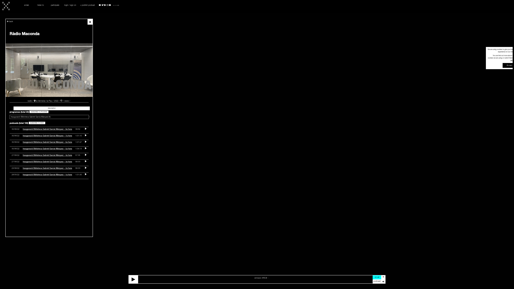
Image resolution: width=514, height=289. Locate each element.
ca (114, 5)
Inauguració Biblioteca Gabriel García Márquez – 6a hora (47, 142)
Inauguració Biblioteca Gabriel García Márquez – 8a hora (47, 129)
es (116, 5)
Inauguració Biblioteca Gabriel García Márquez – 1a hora (47, 175)
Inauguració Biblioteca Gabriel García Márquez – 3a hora (47, 162)
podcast (377, 281)
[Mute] (383, 281)
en (118, 5)
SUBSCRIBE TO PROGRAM (39, 112)
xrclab (26, 5)
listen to (40, 5)
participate (55, 5)
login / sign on (70, 5)
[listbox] (49, 117)
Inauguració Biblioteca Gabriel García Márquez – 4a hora (47, 155)
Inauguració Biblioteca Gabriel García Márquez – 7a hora (47, 136)
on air (377, 277)
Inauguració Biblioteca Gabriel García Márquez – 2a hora (47, 168)
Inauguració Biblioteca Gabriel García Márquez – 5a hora (47, 149)
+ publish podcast (87, 5)
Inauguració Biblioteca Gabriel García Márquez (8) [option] (30, 117)
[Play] (133, 279)
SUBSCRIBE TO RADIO (37, 123)
